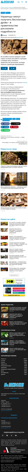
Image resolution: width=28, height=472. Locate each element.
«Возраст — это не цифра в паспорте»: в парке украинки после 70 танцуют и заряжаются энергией (17, 342)
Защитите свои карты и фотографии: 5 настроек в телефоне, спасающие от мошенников (15, 230)
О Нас (14, 391)
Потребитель (4, 470)
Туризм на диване (16, 469)
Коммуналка (16, 464)
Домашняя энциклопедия (20, 466)
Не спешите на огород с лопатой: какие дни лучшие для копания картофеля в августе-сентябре (17, 224)
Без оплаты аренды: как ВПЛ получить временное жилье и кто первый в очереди (17, 257)
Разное (8, 470)
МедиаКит (14, 415)
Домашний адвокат (10, 466)
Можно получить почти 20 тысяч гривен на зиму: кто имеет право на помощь (13, 208)
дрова (14, 119)
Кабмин (18, 119)
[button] (26, 2)
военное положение (7, 119)
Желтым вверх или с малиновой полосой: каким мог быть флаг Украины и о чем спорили (17, 269)
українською (20, 37)
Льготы (5, 467)
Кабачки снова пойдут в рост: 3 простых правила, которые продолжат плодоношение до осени (17, 334)
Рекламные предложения (9, 418)
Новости (11, 7)
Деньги (21, 469)
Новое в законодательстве (13, 467)
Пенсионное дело (9, 464)
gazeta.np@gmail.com (6, 410)
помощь (24, 82)
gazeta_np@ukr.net (5, 427)
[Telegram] (7, 435)
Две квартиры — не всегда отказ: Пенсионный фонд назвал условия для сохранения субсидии (17, 263)
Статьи (12, 470)
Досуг (2, 467)
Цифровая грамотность (6, 469)
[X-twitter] (11, 435)
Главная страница (5, 7)
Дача (20, 464)
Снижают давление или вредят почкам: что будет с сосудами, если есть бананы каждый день (18, 244)
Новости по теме (9, 149)
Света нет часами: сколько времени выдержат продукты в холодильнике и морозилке (17, 250)
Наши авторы (14, 398)
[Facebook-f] (2, 435)
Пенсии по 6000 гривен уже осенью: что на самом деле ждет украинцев (17, 350)
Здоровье (24, 464)
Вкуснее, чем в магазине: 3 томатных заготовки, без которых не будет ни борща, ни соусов (17, 238)
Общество (8, 12)
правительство (6, 120)
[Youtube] (16, 435)
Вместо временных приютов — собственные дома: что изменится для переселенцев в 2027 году (14, 187)
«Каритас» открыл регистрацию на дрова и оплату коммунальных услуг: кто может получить (14, 166)
